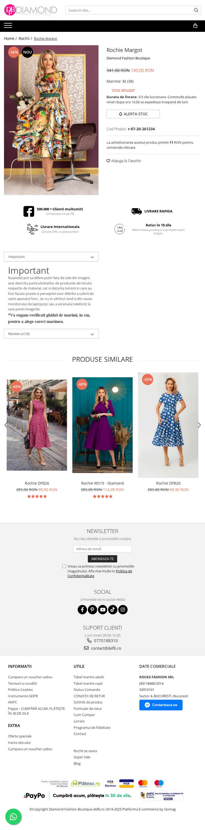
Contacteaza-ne (164, 705)
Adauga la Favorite (125, 160)
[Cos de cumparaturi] (195, 25)
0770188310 (105, 640)
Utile (79, 666)
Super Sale (82, 757)
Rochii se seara (85, 750)
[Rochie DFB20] (168, 425)
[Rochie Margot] (51, 120)
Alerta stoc (136, 113)
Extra (14, 725)
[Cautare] (196, 10)
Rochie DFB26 (37, 483)
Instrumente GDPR (23, 696)
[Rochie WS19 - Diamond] (102, 425)
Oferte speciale (19, 736)
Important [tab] (16, 256)
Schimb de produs (88, 702)
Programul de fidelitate (92, 727)
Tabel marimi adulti (89, 677)
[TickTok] (112, 609)
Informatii (20, 666)
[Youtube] (102, 609)
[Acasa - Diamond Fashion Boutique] (30, 10)
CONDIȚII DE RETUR (89, 696)
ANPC (12, 702)
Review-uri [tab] (19, 333)
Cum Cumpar (84, 714)
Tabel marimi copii (88, 683)
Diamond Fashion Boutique (128, 58)
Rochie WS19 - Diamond (102, 483)
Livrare (79, 721)
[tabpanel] (51, 120)
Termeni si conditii (22, 683)
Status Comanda (87, 689)
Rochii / (26, 38)
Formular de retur (88, 708)
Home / (11, 38)
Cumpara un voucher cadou (30, 677)
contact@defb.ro (105, 648)
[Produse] (8, 27)
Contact (80, 733)
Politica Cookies (20, 689)
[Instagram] (123, 609)
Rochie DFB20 (168, 483)
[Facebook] (82, 609)
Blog (77, 763)
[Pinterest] (92, 609)
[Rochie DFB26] (37, 425)
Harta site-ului (19, 742)
